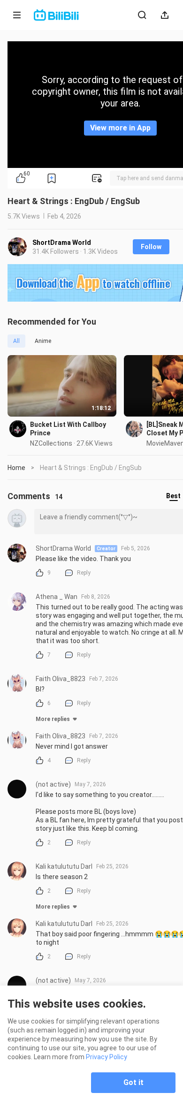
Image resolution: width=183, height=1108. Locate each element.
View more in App (120, 127)
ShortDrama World (61, 242)
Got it (133, 1082)
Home (16, 467)
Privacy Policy (106, 1057)
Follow (151, 246)
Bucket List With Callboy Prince (68, 429)
